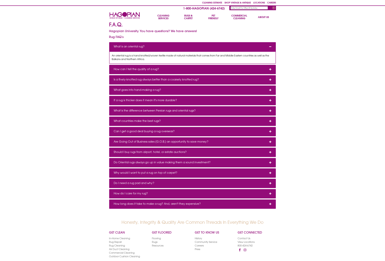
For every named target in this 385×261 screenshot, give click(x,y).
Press (197, 249)
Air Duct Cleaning (119, 249)
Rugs (154, 242)
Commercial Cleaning (122, 253)
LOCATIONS (259, 3)
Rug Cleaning (117, 246)
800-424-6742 (245, 246)
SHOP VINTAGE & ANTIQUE (238, 3)
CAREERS (271, 3)
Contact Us (244, 238)
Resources (157, 246)
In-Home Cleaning (119, 238)
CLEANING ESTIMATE (212, 3)
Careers (199, 246)
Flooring (156, 238)
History (198, 238)
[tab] (192, 46)
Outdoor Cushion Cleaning (124, 256)
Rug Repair (115, 242)
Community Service (206, 242)
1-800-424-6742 (204, 8)
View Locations (246, 242)
